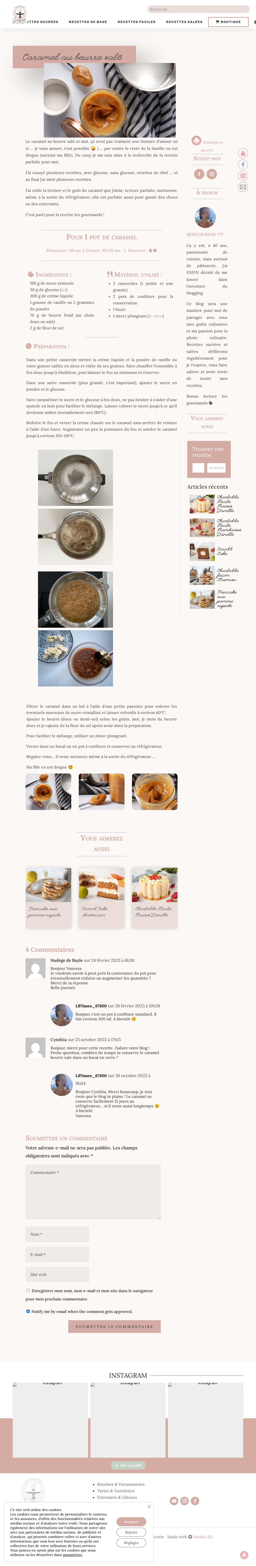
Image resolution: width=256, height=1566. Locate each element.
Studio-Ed (202, 1536)
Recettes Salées (184, 22)
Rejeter (131, 1532)
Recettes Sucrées (38, 22)
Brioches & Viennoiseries (121, 1484)
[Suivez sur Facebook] (199, 174)
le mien (156, 315)
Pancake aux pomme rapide (227, 599)
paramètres (72, 1554)
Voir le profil (130, 1465)
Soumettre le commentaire (114, 1326)
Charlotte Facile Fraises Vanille (228, 504)
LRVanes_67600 (91, 1005)
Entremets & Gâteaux (117, 1497)
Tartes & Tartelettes (116, 1490)
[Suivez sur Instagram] (211, 174)
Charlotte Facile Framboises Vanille (229, 528)
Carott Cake (224, 552)
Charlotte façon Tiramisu (228, 575)
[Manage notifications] (244, 1555)
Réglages (131, 1542)
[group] (50, 1420)
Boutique (230, 22)
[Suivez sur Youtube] (174, 1501)
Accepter (131, 1521)
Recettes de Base (88, 22)
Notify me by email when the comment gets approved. (81, 1311)
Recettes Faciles (137, 22)
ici (64, 289)
